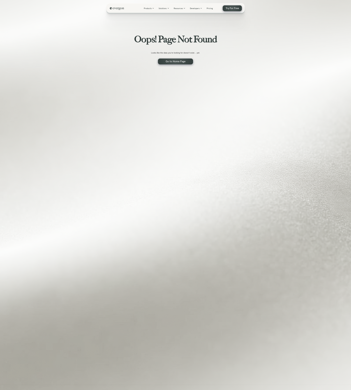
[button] (149, 8)
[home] (117, 8)
